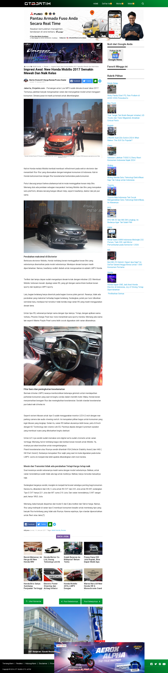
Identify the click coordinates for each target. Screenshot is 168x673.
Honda (110, 272)
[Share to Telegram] (100, 81)
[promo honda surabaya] (63, 53)
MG (108, 250)
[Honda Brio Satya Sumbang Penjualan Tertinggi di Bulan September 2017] (33, 574)
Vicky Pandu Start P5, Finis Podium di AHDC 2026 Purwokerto (123, 96)
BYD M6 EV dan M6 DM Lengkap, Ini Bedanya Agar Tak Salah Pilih (122, 221)
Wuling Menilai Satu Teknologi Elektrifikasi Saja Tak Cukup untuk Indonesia (125, 178)
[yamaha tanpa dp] (99, 657)
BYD (109, 207)
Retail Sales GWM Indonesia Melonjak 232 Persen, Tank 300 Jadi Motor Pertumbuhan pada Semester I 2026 (125, 242)
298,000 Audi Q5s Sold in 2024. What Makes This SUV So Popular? (123, 139)
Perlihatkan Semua (116, 293)
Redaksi (19, 663)
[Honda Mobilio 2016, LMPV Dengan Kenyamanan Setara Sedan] (73, 574)
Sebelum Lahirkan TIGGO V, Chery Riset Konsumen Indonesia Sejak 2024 (124, 158)
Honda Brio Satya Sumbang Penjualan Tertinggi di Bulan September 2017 (33, 588)
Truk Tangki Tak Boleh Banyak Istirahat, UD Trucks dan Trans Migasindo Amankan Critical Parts (125, 118)
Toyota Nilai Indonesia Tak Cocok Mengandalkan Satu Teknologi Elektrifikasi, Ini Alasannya (125, 200)
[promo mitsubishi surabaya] (84, 25)
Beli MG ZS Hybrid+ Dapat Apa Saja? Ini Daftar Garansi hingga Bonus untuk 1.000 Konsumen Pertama (124, 265)
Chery (109, 145)
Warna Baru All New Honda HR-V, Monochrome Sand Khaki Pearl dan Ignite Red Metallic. (93, 588)
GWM (109, 227)
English (110, 125)
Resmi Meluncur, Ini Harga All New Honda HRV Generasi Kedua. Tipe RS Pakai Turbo (33, 563)
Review (63, 530)
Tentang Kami (8, 663)
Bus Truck (111, 103)
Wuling (110, 165)
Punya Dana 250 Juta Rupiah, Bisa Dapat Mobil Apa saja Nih (92, 560)
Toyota (110, 185)
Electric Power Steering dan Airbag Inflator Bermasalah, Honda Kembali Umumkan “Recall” (53, 590)
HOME (95, 4)
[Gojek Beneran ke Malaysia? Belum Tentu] (73, 548)
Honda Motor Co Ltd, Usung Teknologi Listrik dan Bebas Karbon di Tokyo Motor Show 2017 (52, 563)
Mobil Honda (56, 530)
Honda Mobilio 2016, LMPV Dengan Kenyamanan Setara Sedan (70, 588)
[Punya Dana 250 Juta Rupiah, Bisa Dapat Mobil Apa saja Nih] (93, 548)
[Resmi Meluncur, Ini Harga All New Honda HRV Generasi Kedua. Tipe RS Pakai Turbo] (33, 548)
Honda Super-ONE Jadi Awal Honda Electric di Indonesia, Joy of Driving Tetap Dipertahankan (125, 287)
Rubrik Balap (112, 83)
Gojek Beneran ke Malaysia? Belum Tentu (72, 559)
